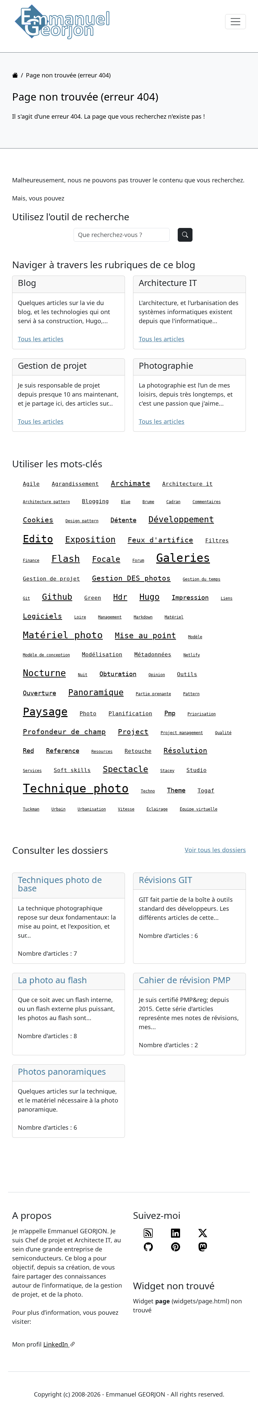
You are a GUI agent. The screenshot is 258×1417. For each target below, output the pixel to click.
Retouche (138, 751)
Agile (31, 484)
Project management (182, 732)
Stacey (167, 770)
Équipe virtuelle (198, 809)
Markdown (143, 617)
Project (133, 732)
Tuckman (31, 809)
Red (28, 750)
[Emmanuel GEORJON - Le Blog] (62, 22)
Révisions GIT (165, 879)
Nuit (82, 674)
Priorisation (201, 714)
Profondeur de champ (64, 732)
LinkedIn (56, 1344)
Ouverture (39, 693)
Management (110, 617)
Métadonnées (152, 654)
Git (26, 598)
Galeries (183, 558)
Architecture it (187, 484)
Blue (125, 501)
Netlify (191, 655)
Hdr (120, 597)
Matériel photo (63, 635)
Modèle (195, 637)
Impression (190, 597)
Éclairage (157, 809)
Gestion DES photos (131, 578)
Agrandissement (75, 484)
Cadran (173, 501)
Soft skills (72, 770)
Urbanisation (92, 809)
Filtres (217, 540)
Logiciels (42, 616)
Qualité (223, 732)
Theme (176, 790)
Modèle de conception (46, 655)
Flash (65, 558)
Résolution (185, 751)
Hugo (149, 597)
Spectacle (125, 769)
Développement (181, 519)
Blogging (95, 501)
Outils (187, 674)
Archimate (130, 483)
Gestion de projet (51, 579)
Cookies (38, 520)
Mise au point (145, 635)
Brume (148, 501)
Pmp (169, 713)
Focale (106, 559)
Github (57, 597)
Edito (38, 539)
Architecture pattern (46, 501)
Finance (31, 560)
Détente (123, 520)
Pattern (191, 694)
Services (32, 770)
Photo (88, 713)
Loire (80, 617)
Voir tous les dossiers (215, 850)
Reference (62, 750)
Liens (226, 598)
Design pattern (82, 521)
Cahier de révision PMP (184, 980)
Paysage (45, 711)
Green (92, 598)
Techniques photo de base (60, 884)
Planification (130, 713)
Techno (148, 791)
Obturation (117, 673)
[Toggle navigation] (235, 21)
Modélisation (102, 654)
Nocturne (44, 673)
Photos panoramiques (62, 1071)
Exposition (90, 539)
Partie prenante (153, 694)
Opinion (156, 674)
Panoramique (96, 692)
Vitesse (126, 809)
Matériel (174, 617)
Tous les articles (40, 339)
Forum (138, 560)
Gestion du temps (201, 579)
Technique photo (76, 788)
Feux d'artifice (160, 540)
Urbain (58, 809)
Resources (102, 751)
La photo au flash (52, 980)
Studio (196, 770)
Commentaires (206, 501)
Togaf (206, 790)
